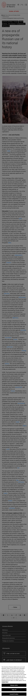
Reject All (14, 689)
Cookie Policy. (5, 682)
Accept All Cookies (14, 694)
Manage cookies (14, 685)
